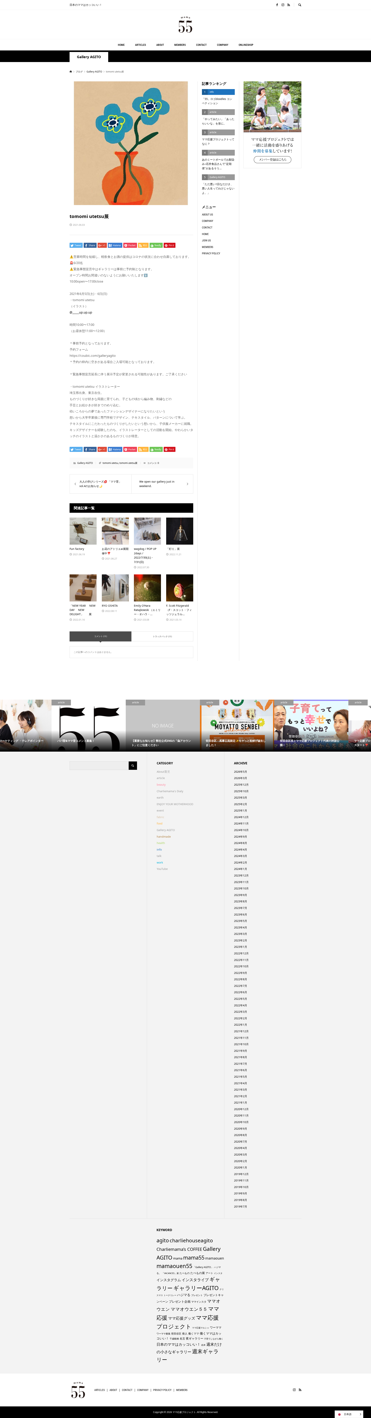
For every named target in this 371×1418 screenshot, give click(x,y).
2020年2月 (240, 1161)
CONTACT (201, 44)
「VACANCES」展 (170, 1273)
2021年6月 (240, 1070)
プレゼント (197, 1295)
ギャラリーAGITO (196, 1288)
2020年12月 (241, 1109)
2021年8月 (240, 1057)
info (159, 849)
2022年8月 (240, 979)
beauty (161, 784)
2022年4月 (240, 1005)
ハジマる (183, 1295)
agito (163, 1240)
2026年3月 (240, 778)
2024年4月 (240, 849)
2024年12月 (241, 817)
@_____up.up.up (81, 312)
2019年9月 (240, 1193)
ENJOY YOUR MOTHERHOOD (175, 804)
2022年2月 (240, 1018)
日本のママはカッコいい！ (179, 1344)
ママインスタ (198, 1301)
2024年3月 (240, 856)
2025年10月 (241, 791)
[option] (37, 726)
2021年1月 (240, 1102)
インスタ (218, 1273)
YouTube (162, 869)
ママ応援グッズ (181, 1318)
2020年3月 (240, 1154)
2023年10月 (241, 888)
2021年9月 (240, 1051)
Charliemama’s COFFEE (179, 1249)
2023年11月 (241, 882)
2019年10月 (241, 1187)
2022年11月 (241, 960)
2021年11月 (241, 1038)
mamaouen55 (174, 1266)
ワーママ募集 (163, 1333)
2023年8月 (240, 901)
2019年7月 (240, 1206)
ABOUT (160, 44)
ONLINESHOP (246, 44)
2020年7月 (240, 1141)
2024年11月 (241, 823)
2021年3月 (240, 1089)
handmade (164, 836)
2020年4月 (240, 1148)
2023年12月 (241, 875)
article (161, 778)
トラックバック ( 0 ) (162, 636)
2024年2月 (240, 862)
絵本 (203, 1344)
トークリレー (170, 1295)
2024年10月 (241, 830)
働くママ (193, 1333)
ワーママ (215, 1327)
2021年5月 (240, 1076)
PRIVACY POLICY (211, 253)
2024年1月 (240, 869)
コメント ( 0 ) (100, 636)
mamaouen (214, 1258)
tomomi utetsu (110, 463)
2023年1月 (240, 947)
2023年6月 (240, 914)
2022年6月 (240, 992)
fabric (160, 817)
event (160, 810)
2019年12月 (241, 1174)
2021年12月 (241, 1031)
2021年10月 (241, 1044)
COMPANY (222, 44)
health (161, 843)
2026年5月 (240, 771)
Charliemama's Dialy (170, 791)
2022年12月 (241, 953)
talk (159, 856)
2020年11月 (241, 1115)
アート (209, 1273)
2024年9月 (240, 836)
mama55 (193, 1257)
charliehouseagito (191, 1240)
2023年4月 (240, 927)
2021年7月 (240, 1063)
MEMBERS (180, 44)
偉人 (184, 1333)
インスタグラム (169, 1279)
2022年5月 (240, 999)
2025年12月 (241, 784)
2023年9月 (240, 895)
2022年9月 (240, 973)
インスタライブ (195, 1279)
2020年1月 (240, 1167)
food (160, 823)
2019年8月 (240, 1200)
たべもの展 (197, 1273)
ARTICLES (140, 44)
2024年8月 (240, 843)
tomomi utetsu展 (128, 463)
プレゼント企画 (180, 1301)
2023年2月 (240, 940)
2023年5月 (240, 921)
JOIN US (206, 240)
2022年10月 (241, 966)
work (160, 862)
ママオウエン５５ (189, 1309)
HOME (121, 44)
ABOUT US (207, 214)
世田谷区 (176, 1333)
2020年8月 (240, 1135)
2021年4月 (240, 1083)
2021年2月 (240, 1096)
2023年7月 (240, 908)
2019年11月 (241, 1180)
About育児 (163, 771)
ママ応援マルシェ (200, 1327)
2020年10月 (241, 1122)
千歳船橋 (174, 1338)
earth (160, 797)
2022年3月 (240, 1011)
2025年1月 (240, 810)
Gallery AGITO (89, 57)
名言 (182, 1338)
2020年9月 (240, 1128)
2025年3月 (240, 797)
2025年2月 (240, 804)
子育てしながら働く (213, 1338)
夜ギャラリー (194, 1338)
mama (177, 1258)
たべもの (185, 1273)
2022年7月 (240, 986)
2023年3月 (240, 934)
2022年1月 (240, 1024)
